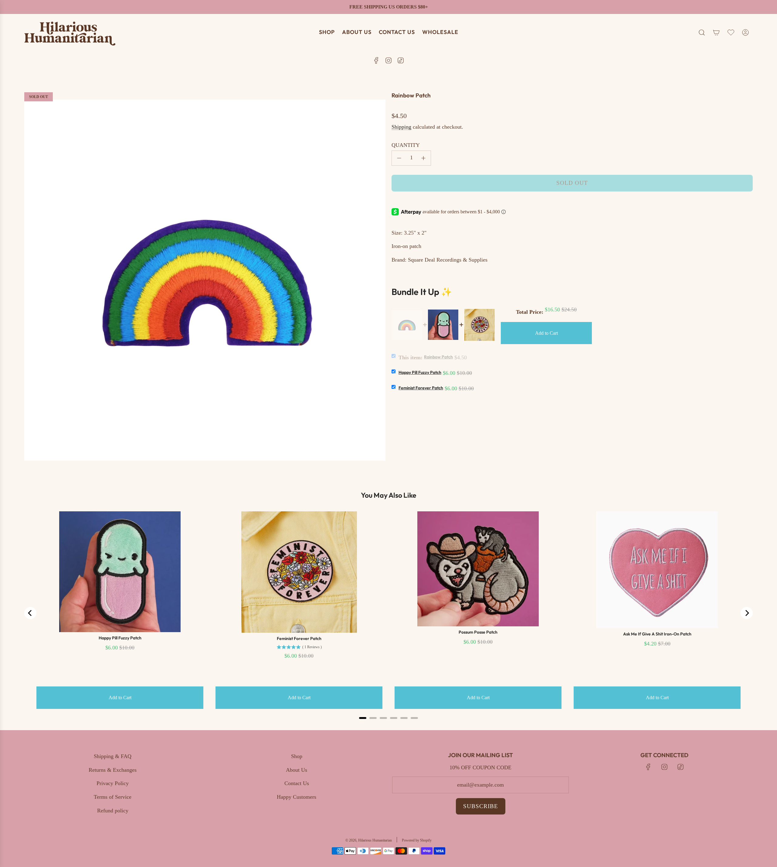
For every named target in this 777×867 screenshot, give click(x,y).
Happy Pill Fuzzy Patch (420, 372)
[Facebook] (376, 60)
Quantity (406, 145)
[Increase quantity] (423, 158)
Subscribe (480, 806)
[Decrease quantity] (399, 158)
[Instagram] (388, 60)
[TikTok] (400, 60)
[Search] (701, 32)
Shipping (401, 127)
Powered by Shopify (417, 840)
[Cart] (716, 32)
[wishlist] (731, 32)
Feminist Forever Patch (421, 388)
